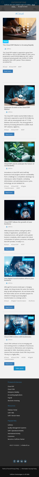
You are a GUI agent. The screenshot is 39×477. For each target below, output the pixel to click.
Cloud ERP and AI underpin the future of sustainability (19, 165)
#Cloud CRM (15, 357)
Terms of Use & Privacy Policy (10, 469)
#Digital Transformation (18, 301)
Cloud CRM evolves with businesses (17, 337)
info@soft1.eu (25, 445)
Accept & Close (22, 6)
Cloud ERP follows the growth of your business (18, 223)
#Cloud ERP (12, 67)
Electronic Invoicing (14, 400)
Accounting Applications (15, 395)
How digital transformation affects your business (19, 279)
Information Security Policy (29, 469)
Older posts (19, 368)
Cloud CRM (11, 389)
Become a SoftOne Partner (16, 439)
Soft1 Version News (14, 415)
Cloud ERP (11, 386)
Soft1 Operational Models (16, 431)
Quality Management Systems (17, 428)
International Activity (14, 433)
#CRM (23, 357)
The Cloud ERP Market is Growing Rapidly (18, 45)
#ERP (19, 67)
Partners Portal (12, 410)
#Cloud (5, 67)
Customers (11, 436)
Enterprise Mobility (13, 392)
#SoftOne (32, 301)
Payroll (10, 398)
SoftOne (9, 49)
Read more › (8, 71)
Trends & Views (28, 259)
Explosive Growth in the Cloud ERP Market (17, 108)
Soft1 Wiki (11, 413)
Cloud (6, 41)
